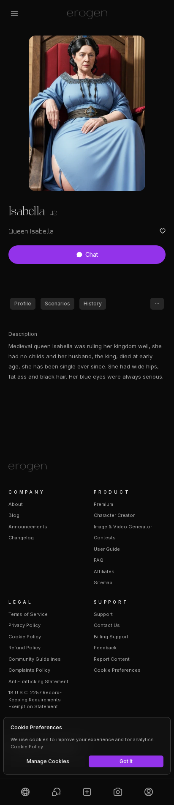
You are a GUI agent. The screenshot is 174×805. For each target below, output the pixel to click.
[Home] (87, 468)
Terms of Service (28, 614)
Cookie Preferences (117, 670)
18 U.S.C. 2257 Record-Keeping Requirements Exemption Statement (35, 699)
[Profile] (148, 791)
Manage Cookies (48, 761)
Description (22, 334)
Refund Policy (24, 648)
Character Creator (114, 515)
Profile (22, 303)
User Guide (107, 549)
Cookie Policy (24, 637)
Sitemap (103, 582)
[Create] (87, 791)
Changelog (21, 538)
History (93, 303)
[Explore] (25, 791)
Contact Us (107, 625)
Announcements (27, 527)
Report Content (112, 659)
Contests (105, 538)
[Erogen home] (87, 13)
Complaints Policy (29, 670)
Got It (126, 761)
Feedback (105, 648)
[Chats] (56, 791)
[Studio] (117, 791)
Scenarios (57, 303)
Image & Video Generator (123, 527)
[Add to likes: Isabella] (163, 231)
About (15, 504)
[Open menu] (14, 13)
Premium (103, 504)
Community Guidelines (34, 659)
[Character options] (157, 304)
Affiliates (104, 571)
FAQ (98, 560)
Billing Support (111, 637)
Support (103, 614)
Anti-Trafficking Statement (38, 681)
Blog (13, 515)
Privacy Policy (24, 625)
